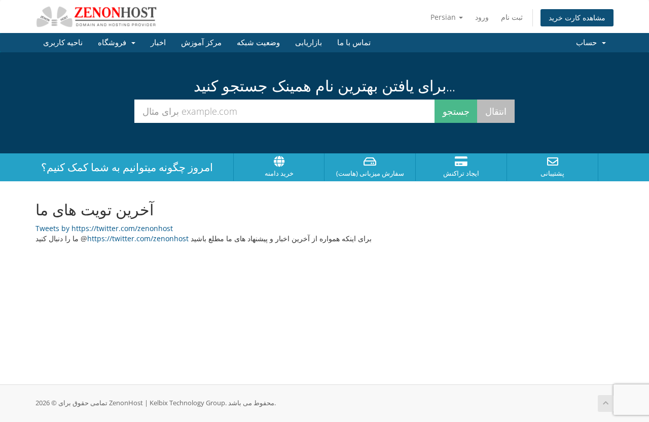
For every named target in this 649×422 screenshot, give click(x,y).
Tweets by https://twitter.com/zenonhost (104, 228)
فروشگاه (114, 42)
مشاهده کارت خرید (577, 17)
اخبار (158, 42)
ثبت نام (512, 17)
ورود (482, 17)
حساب (588, 42)
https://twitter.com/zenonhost (138, 238)
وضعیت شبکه (258, 42)
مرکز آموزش (201, 42)
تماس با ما (354, 42)
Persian (444, 17)
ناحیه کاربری (63, 42)
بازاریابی (308, 42)
